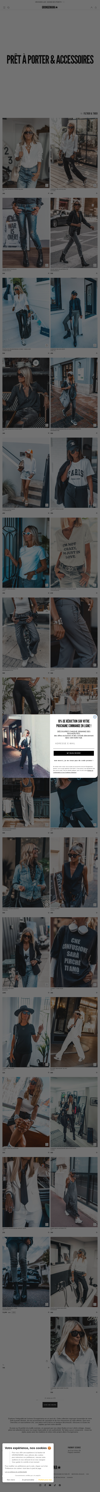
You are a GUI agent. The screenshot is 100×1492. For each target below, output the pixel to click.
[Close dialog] (94, 716)
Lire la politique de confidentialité (16, 1472)
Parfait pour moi (45, 1480)
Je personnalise (28, 1480)
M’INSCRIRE (74, 753)
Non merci (11, 1480)
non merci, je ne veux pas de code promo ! (73, 760)
